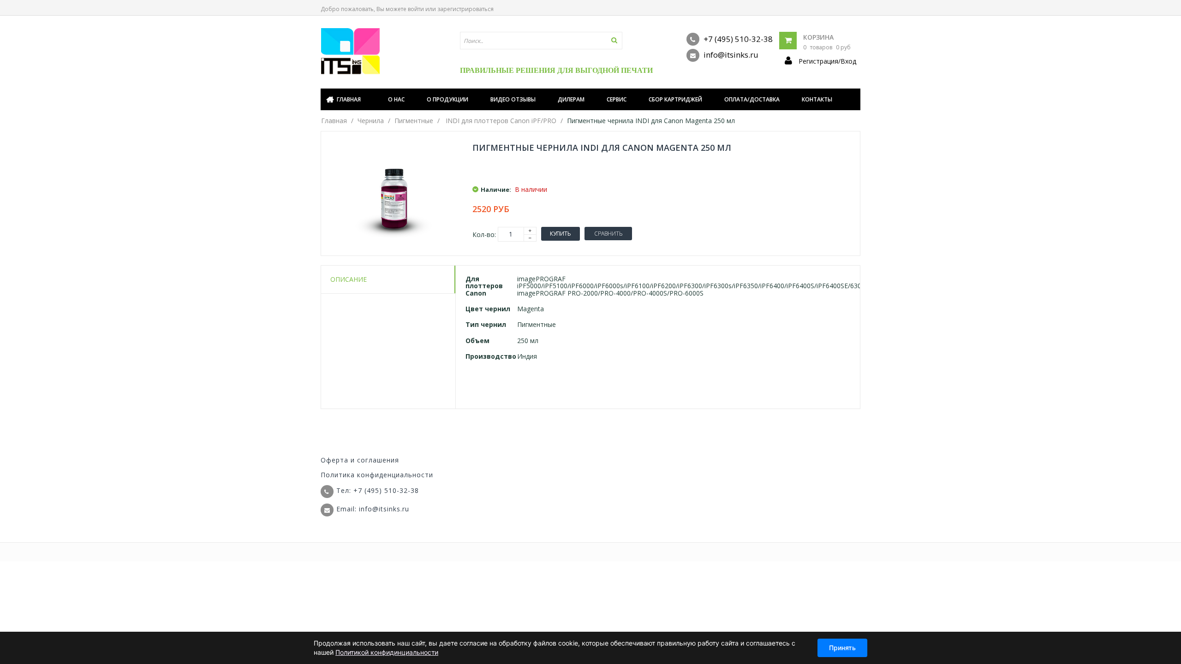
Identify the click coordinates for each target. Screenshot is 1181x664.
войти (416, 9)
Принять (842, 648)
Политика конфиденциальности (377, 474)
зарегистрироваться (465, 9)
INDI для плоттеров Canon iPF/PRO (501, 120)
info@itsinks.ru (730, 54)
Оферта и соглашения (360, 460)
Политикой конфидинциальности (386, 652)
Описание (348, 279)
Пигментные (413, 120)
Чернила (371, 120)
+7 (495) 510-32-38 (737, 39)
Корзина (818, 37)
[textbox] (541, 40)
